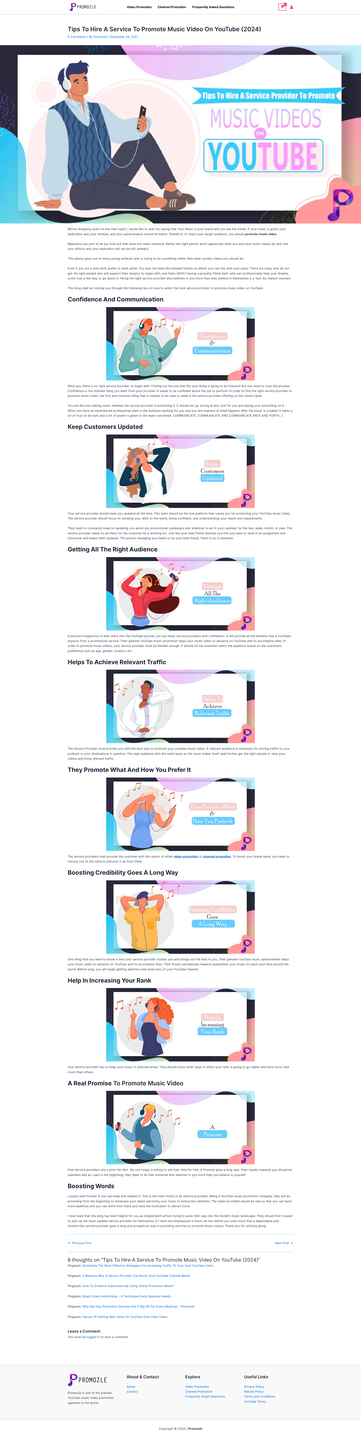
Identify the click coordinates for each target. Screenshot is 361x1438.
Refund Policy (254, 1391)
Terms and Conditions (259, 1396)
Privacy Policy (254, 1386)
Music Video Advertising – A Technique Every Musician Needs (127, 1296)
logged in (93, 1337)
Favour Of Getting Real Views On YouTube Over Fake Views (125, 1317)
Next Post (284, 1242)
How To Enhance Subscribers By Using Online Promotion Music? (128, 1286)
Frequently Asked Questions (213, 7)
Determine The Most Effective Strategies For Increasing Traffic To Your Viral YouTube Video (148, 1265)
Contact (132, 1391)
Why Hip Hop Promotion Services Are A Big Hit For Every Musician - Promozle (138, 1306)
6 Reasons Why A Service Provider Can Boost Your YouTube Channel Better (136, 1276)
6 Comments (77, 37)
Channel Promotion (172, 7)
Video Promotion (139, 7)
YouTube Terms (255, 1401)
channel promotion (217, 856)
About (131, 1386)
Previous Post (79, 1242)
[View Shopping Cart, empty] (282, 7)
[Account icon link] (291, 7)
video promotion (186, 856)
